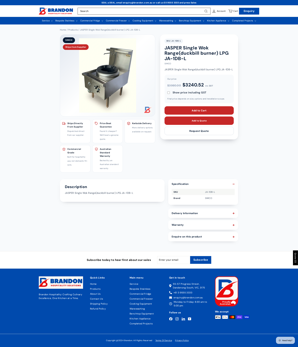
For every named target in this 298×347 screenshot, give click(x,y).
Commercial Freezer (117, 20)
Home (93, 284)
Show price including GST (189, 92)
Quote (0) (295, 258)
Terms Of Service (163, 340)
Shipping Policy (99, 303)
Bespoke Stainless (65, 20)
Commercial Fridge (90, 20)
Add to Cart (199, 110)
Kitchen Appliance (217, 20)
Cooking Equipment (143, 20)
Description (76, 186)
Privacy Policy (182, 340)
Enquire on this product (187, 236)
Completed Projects (243, 20)
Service (46, 20)
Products (95, 288)
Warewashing (166, 20)
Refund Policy (98, 308)
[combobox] (144, 11)
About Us (95, 293)
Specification (180, 184)
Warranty (178, 224)
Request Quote (199, 130)
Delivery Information (185, 213)
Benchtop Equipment (190, 20)
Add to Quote (199, 120)
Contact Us (96, 298)
